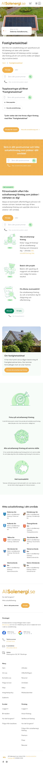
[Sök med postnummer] (30, 77)
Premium (24, 735)
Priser (23, 740)
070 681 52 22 (11, 641)
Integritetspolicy (7, 692)
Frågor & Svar (6, 683)
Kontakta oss (6, 678)
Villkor (23, 688)
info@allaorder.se (12, 648)
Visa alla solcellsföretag (13, 108)
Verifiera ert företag (28, 718)
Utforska (24, 668)
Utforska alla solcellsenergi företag (16, 370)
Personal (24, 678)
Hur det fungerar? (8, 597)
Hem (3, 668)
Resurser (24, 745)
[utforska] (10, 241)
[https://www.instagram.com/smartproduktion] (7, 762)
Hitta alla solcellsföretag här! (29, 129)
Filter (4, 688)
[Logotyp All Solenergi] (18, 591)
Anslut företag (26, 713)
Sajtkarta (5, 697)
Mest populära (10, 102)
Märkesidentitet (27, 692)
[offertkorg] (10, 294)
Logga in (5, 709)
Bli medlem (6, 713)
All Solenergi (5, 624)
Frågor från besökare (9, 723)
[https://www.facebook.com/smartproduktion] (3, 762)
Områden (25, 683)
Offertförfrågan (27, 673)
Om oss (4, 673)
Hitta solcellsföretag (9, 600)
